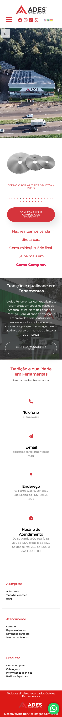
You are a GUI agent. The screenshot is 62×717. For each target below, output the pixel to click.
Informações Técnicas (19, 672)
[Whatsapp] (36, 20)
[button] (14, 198)
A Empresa (12, 591)
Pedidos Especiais (17, 676)
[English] (45, 20)
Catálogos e (13, 669)
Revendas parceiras (17, 633)
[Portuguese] (48, 20)
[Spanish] (51, 20)
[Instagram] (25, 20)
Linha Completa (15, 665)
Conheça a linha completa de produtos (31, 215)
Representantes (15, 630)
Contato (11, 626)
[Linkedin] (31, 20)
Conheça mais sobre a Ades (31, 348)
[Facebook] (20, 20)
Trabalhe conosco (16, 595)
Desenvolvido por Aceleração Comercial (31, 713)
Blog (9, 598)
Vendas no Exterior (17, 637)
